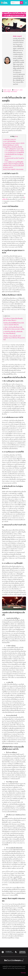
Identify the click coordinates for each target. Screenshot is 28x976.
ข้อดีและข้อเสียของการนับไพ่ (11, 145)
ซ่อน (16, 136)
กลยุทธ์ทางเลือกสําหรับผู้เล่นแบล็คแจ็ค (13, 164)
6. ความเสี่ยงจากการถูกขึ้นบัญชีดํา (14, 162)
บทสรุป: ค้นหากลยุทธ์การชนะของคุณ (13, 169)
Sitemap (23, 973)
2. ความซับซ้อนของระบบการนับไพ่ (14, 151)
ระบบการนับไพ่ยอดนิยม (9, 141)
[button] (26, 2)
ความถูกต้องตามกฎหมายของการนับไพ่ (13, 143)
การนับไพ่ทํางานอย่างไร (9, 139)
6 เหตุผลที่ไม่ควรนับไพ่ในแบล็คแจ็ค (12, 147)
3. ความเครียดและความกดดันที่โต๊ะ (14, 152)
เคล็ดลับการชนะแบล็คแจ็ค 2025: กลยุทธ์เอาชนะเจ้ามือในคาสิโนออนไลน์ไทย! (14, 337)
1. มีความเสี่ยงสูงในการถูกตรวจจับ (14, 149)
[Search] (21, 2)
